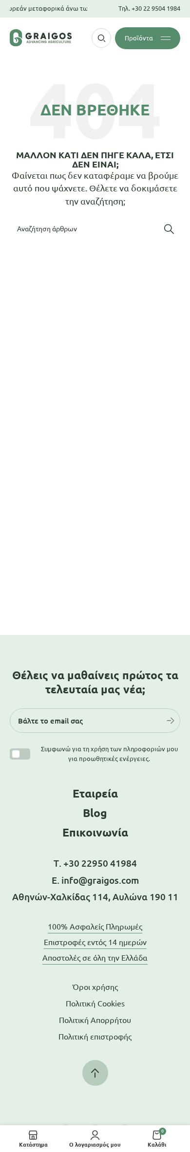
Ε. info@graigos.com (95, 880)
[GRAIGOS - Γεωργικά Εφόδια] (41, 37)
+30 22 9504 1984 (156, 8)
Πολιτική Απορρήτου (95, 1020)
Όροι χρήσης (95, 987)
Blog (95, 813)
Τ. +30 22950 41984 (95, 863)
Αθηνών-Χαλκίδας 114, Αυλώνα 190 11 (95, 897)
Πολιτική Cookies (95, 1003)
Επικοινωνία (95, 832)
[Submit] (170, 720)
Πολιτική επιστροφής (95, 1036)
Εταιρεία (95, 793)
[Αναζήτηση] (169, 229)
